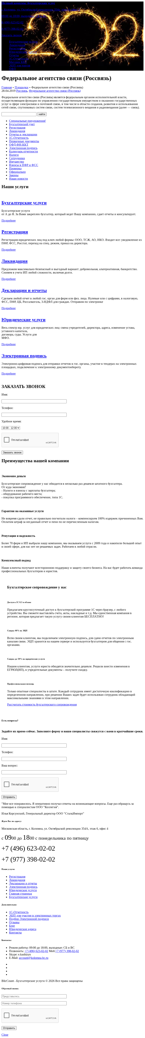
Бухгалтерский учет (22, 124)
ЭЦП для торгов (19, 65)
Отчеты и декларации (23, 134)
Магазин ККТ (18, 62)
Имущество (16, 161)
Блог (12, 925)
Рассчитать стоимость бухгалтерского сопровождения (42, 704)
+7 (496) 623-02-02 (36, 951)
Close (5, 1034)
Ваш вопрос (9, 765)
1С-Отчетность (19, 58)
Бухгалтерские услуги (23, 41)
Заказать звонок (12, 35)
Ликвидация (17, 45)
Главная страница (20, 893)
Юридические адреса (22, 929)
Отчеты (14, 55)
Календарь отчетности (23, 151)
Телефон (7, 408)
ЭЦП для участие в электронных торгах (35, 915)
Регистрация (17, 48)
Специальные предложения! (27, 120)
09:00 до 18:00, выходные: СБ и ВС (24, 16)
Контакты (15, 932)
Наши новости (18, 178)
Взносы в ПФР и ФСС (23, 165)
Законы (14, 175)
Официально (17, 171)
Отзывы (14, 922)
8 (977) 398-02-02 (12, 28)
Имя (4, 394)
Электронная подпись (23, 148)
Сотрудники (17, 158)
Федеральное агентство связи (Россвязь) (55, 90)
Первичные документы (24, 141)
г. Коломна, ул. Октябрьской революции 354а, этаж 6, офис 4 (41, 9)
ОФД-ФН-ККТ (18, 144)
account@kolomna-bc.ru (33, 957)
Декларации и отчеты (24, 290)
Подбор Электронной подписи (29, 919)
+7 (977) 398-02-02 (67, 951)
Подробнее (9, 220)
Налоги (14, 154)
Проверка (15, 168)
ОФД (12, 68)
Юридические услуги (23, 51)
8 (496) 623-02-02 (12, 22)
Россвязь (21, 90)
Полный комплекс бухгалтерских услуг (28, 3)
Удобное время (11, 421)
